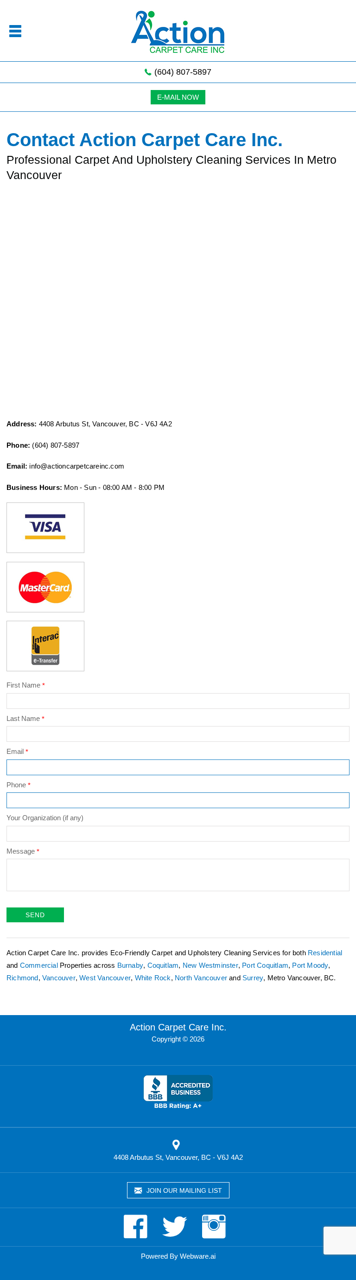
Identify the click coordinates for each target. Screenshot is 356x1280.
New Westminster (210, 965)
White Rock (153, 978)
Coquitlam (163, 965)
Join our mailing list (183, 1190)
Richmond (22, 978)
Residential (325, 953)
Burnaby (130, 965)
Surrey (252, 978)
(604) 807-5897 (181, 72)
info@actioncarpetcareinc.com (76, 466)
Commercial (39, 965)
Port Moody (310, 965)
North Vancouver (201, 978)
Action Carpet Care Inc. (178, 1027)
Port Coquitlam (265, 965)
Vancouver (59, 978)
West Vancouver (105, 978)
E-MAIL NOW (178, 97)
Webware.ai (198, 1256)
